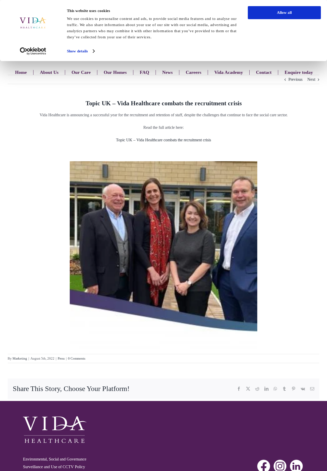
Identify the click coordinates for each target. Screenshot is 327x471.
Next (311, 79)
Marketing (20, 358)
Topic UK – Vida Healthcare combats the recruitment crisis (163, 140)
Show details (77, 51)
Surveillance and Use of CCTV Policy (54, 467)
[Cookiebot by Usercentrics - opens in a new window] (33, 51)
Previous (295, 79)
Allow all (284, 12)
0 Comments (76, 358)
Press (61, 358)
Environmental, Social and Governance (54, 459)
